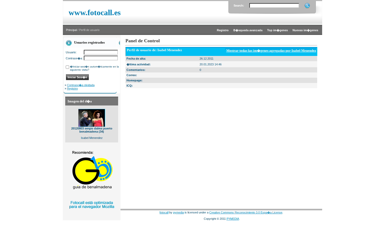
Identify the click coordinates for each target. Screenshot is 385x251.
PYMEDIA (233, 218)
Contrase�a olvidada (81, 85)
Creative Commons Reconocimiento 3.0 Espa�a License (245, 212)
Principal (71, 30)
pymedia (178, 212)
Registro (72, 88)
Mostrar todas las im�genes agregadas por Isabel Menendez (271, 51)
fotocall (164, 212)
